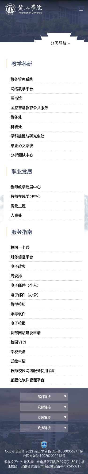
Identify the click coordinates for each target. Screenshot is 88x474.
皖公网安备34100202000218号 (53, 453)
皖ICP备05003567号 (64, 451)
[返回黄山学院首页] (40, 9)
